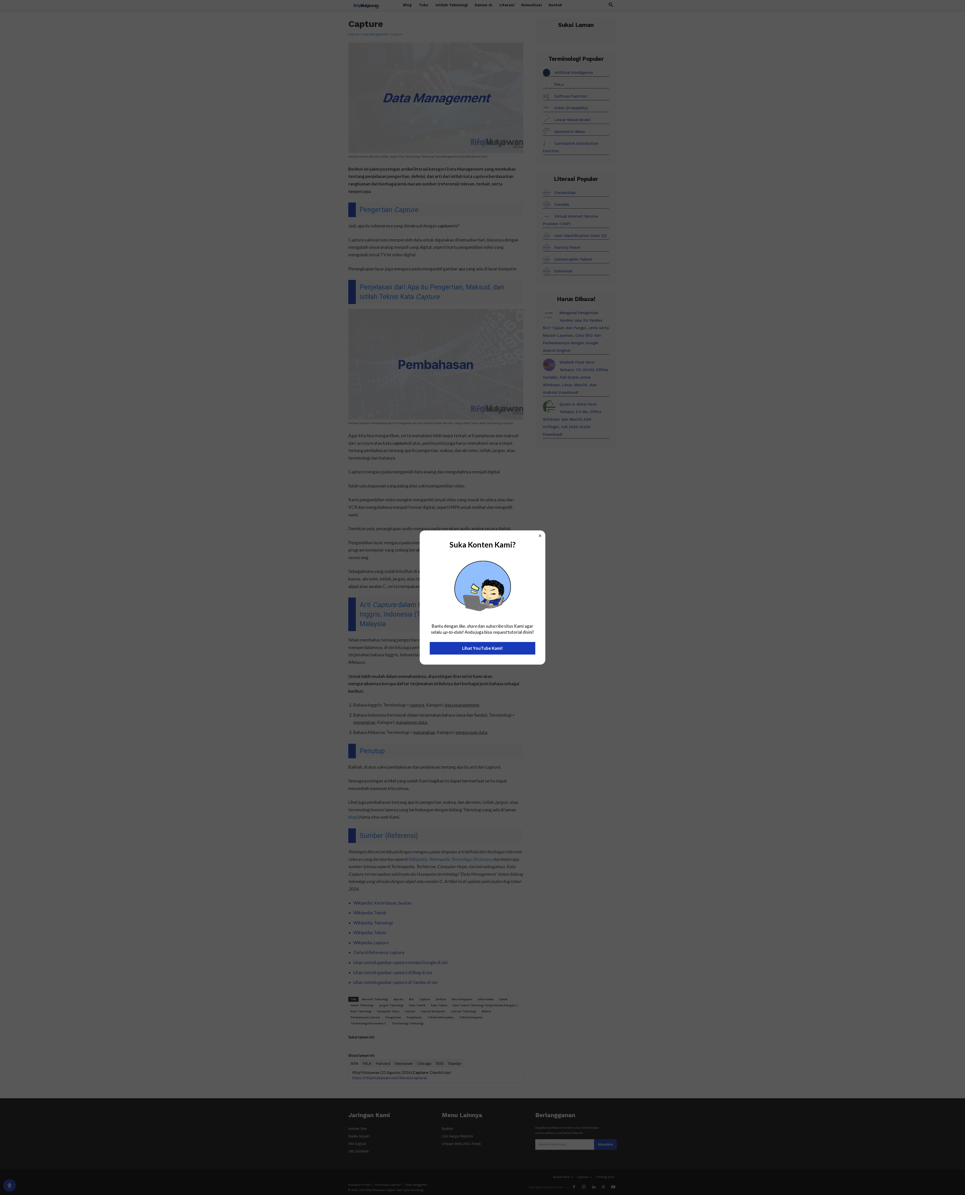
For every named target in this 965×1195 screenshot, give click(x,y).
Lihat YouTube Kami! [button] (482, 648)
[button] (540, 535)
